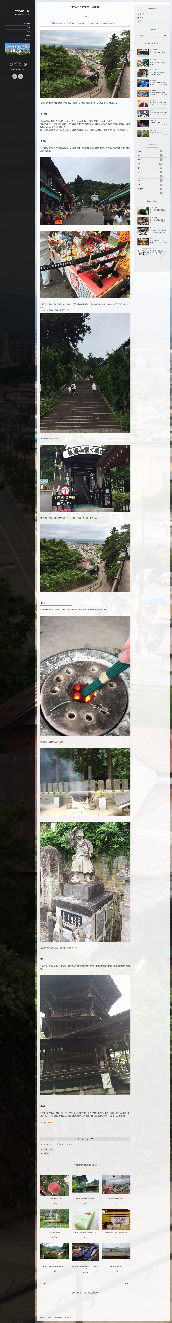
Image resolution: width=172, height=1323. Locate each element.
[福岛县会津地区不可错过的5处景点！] (54, 1251)
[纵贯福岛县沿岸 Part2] (116, 1184)
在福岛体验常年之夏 (116, 1266)
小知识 (149, 176)
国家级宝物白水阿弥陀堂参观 (85, 1199)
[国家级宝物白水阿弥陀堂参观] (85, 1184)
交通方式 (54, 1237)
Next (126, 1284)
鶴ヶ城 (73, 948)
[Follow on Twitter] (15, 64)
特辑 (116, 1237)
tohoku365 (22, 11)
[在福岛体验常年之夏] (116, 1251)
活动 (149, 155)
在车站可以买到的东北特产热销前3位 (85, 1232)
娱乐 (149, 180)
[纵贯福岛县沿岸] (54, 1218)
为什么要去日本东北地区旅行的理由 (116, 1232)
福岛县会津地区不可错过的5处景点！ (54, 1266)
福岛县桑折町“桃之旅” (55, 1199)
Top (29, 27)
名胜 (86, 17)
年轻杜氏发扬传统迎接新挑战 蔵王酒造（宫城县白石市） (158, 232)
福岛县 (46, 1153)
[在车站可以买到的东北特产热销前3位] (85, 1219)
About (28, 31)
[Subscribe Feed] (20, 64)
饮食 (85, 1237)
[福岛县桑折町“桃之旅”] (54, 1189)
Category (27, 40)
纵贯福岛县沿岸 (55, 1232)
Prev (44, 1284)
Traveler (27, 36)
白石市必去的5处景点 (156, 133)
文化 (51, 1149)
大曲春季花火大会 (155, 123)
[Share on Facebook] (11, 64)
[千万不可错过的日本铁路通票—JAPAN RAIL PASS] (85, 1252)
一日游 (55, 1203)
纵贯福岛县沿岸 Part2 (116, 1199)
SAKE (149, 151)
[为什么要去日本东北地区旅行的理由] (116, 1219)
